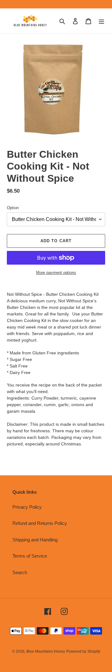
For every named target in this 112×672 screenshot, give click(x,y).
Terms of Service (29, 556)
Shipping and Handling (35, 539)
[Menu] (101, 21)
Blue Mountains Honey (45, 651)
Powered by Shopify (83, 651)
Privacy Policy (27, 507)
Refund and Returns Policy (39, 523)
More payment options (56, 272)
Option (13, 207)
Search (19, 572)
